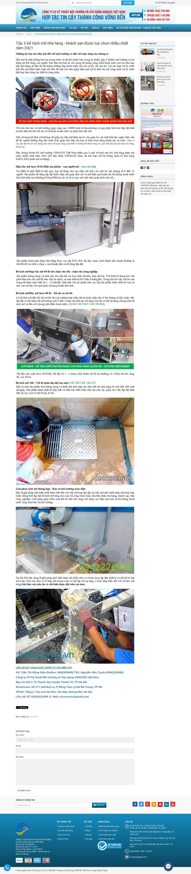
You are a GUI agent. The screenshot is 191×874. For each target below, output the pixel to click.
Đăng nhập (89, 830)
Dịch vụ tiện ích (64, 834)
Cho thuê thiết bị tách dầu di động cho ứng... (165, 52)
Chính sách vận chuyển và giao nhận (113, 830)
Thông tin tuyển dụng (66, 826)
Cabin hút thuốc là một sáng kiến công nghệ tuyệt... (164, 65)
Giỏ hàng (88, 839)
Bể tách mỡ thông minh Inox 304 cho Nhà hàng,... (164, 79)
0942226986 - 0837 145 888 (141, 851)
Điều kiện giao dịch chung (109, 826)
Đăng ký (88, 834)
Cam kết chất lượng (65, 830)
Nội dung (20, 757)
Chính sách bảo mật (106, 839)
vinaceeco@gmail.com (138, 857)
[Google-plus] (145, 167)
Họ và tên (20, 735)
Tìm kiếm (88, 826)
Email (18, 746)
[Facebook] (142, 167)
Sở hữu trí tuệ (63, 839)
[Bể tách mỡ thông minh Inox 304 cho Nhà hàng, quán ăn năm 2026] (148, 83)
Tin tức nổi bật (149, 44)
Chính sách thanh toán (107, 834)
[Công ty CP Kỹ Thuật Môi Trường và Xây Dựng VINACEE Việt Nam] (95, 15)
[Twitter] (148, 167)
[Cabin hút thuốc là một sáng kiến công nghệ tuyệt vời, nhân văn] (148, 66)
